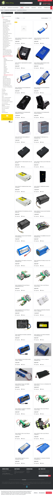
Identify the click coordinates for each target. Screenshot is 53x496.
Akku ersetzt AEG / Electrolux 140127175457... (22, 434)
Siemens (5, 67)
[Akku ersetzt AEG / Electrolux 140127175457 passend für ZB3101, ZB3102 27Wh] (23, 423)
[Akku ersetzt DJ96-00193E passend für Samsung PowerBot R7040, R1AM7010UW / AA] (42, 201)
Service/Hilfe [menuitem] (49, 0)
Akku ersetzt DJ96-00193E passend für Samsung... (42, 212)
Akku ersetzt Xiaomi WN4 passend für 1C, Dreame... (42, 310)
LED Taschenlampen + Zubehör (7, 101)
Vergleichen (18, 43)
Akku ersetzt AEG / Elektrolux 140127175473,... (41, 286)
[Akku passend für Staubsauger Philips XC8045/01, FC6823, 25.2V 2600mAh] (42, 102)
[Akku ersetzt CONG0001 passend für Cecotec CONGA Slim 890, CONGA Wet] (23, 399)
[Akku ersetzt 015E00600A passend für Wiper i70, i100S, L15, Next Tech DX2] (42, 448)
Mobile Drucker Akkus (7, 82)
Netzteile (3, 91)
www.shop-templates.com (26, 487)
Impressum (28, 472)
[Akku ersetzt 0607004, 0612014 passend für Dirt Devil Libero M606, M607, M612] (23, 448)
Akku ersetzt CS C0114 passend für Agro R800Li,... (42, 384)
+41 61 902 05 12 (6, 473)
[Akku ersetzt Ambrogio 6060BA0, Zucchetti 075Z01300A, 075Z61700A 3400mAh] (42, 176)
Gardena (5, 71)
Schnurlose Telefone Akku (8, 40)
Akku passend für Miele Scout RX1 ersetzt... (42, 261)
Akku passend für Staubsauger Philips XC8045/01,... (41, 113)
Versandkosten (24, 479)
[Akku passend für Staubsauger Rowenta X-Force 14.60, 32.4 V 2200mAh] (23, 102)
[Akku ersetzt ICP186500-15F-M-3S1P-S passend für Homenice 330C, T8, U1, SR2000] (23, 251)
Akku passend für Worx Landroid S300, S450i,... (23, 335)
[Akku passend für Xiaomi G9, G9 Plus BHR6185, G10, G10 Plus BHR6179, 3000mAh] (23, 201)
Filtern (18, 18)
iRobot (5, 61)
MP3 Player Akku (6, 39)
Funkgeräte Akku (6, 41)
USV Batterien (5, 27)
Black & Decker (6, 72)
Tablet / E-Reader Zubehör (6, 97)
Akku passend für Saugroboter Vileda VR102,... (41, 88)
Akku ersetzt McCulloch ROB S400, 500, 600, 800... (42, 162)
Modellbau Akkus (6, 44)
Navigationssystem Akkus (7, 38)
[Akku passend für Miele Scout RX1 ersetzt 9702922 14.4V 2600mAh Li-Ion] (42, 251)
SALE (2, 14)
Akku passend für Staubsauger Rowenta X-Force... (22, 113)
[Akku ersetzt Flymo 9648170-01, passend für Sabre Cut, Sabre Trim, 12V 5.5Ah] (42, 127)
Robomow (5, 59)
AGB (15, 473)
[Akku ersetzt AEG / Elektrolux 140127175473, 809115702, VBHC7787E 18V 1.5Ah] (42, 275)
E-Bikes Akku (5, 76)
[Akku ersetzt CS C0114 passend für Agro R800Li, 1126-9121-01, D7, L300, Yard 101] (42, 374)
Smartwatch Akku (6, 26)
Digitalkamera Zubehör (6, 100)
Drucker (3, 109)
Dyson (5, 62)
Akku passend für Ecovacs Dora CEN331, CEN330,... (23, 360)
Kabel (3, 96)
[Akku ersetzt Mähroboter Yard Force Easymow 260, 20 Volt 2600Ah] (42, 53)
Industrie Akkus (5, 46)
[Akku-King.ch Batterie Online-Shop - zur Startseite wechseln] (7, 3)
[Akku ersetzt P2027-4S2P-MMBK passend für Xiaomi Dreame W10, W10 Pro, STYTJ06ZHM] (23, 374)
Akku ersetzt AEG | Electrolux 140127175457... (41, 409)
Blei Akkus (4, 47)
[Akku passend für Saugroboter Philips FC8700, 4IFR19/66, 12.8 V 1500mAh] (23, 78)
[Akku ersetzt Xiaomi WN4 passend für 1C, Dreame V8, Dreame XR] (42, 300)
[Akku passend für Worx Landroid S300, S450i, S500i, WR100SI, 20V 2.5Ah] (23, 325)
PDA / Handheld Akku (6, 35)
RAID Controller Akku (7, 53)
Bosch (5, 58)
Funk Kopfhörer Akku (6, 78)
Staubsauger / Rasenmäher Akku (8, 56)
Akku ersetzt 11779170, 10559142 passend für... (41, 360)
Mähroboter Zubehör (5, 106)
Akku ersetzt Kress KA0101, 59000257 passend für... (23, 39)
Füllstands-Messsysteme (7, 51)
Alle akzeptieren (42, 492)
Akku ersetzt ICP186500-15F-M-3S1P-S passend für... (23, 261)
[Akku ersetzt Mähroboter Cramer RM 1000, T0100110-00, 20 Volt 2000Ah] (23, 53)
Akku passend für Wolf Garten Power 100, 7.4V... (41, 39)
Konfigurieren (48, 492)
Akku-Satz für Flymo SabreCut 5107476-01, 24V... (22, 137)
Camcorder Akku (6, 28)
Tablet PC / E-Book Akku (7, 79)
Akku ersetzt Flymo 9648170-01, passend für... (41, 137)
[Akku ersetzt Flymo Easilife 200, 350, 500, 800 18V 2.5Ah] (23, 152)
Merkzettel (45, 0)
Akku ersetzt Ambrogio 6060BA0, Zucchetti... (41, 187)
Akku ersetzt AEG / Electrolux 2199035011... (41, 434)
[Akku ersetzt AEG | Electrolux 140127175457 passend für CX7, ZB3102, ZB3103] (42, 399)
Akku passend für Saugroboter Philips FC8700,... (22, 88)
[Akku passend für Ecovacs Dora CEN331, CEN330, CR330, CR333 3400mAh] (23, 349)
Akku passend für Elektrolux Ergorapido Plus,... (22, 286)
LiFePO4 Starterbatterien (7, 52)
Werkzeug (3, 111)
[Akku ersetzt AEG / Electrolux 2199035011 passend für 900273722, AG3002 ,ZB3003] (42, 423)
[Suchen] (32, 3)
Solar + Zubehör (5, 94)
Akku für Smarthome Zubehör (6, 22)
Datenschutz (28, 471)
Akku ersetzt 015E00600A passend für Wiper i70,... (42, 459)
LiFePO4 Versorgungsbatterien (7, 49)
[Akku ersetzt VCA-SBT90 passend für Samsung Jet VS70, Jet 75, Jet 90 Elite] (42, 325)
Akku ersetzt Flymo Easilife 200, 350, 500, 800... (23, 162)
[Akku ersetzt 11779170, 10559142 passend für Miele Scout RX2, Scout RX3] (42, 349)
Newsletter (28, 470)
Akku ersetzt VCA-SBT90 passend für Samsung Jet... (42, 335)
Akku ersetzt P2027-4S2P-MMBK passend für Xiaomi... (22, 384)
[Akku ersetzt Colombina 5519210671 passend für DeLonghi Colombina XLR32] (42, 226)
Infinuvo (5, 64)
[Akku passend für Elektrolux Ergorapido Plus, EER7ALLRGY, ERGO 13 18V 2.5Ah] (23, 275)
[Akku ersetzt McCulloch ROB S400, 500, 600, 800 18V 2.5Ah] (42, 152)
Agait (4, 65)
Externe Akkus (5, 34)
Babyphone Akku (6, 25)
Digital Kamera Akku (6, 29)
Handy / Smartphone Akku (7, 33)
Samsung (5, 70)
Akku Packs (5, 77)
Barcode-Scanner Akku (7, 54)
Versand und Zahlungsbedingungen (19, 471)
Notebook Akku (5, 31)
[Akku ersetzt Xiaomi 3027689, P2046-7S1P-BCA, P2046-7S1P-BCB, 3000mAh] (23, 176)
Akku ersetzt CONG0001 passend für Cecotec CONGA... (22, 409)
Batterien (3, 89)
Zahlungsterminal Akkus (7, 85)
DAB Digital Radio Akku (7, 83)
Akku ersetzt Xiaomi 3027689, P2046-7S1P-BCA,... (23, 187)
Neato (5, 73)
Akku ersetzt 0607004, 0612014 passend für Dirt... (22, 459)
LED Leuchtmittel (5, 103)
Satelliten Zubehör (5, 108)
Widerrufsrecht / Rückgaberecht (18, 472)
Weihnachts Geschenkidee (6, 16)
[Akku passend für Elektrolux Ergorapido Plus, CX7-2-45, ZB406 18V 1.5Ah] (23, 300)
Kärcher (5, 66)
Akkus (3, 17)
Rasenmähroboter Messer (8, 60)
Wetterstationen (5, 112)
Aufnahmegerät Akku (6, 84)
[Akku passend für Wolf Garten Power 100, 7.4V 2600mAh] (42, 28)
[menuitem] (40, 0)
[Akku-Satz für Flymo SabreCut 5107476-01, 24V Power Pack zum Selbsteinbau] (23, 127)
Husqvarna (6, 68)
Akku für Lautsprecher (7, 23)
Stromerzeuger (5, 93)
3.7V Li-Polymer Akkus (6, 20)
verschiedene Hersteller (8, 74)
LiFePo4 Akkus (5, 19)
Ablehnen (35, 492)
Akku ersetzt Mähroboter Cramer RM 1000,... (23, 63)
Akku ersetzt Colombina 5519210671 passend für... (42, 236)
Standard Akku (5, 32)
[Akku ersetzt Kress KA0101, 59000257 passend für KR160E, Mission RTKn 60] (23, 28)
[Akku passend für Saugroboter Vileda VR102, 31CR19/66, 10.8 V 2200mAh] (42, 78)
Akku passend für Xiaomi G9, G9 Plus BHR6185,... (23, 212)
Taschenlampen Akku (6, 45)
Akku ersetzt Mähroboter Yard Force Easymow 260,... (41, 63)
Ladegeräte (4, 90)
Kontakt (15, 470)
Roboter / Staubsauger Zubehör (6, 105)
